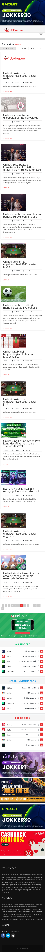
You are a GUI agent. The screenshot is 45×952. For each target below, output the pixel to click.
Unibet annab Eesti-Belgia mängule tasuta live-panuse (20, 306)
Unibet (8, 661)
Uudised (27, 122)
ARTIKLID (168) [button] (8, 48)
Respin (8, 651)
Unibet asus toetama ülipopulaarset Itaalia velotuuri (21, 116)
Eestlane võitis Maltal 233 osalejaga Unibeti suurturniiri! (21, 490)
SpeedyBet (10, 671)
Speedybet (10, 703)
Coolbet (9, 693)
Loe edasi (6, 91)
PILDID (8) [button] (22, 48)
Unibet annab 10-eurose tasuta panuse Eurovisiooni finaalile (22, 215)
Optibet (9, 698)
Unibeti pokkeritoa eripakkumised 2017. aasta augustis (19, 533)
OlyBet (8, 656)
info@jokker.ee (14, 931)
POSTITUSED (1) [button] (36, 48)
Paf (7, 745)
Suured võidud (29, 495)
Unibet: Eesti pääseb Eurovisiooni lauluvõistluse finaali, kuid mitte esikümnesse (22, 167)
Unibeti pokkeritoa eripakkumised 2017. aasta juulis (19, 401)
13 (35, 605)
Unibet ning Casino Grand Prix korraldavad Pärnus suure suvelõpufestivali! (21, 443)
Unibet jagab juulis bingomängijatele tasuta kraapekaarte (18, 354)
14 (39, 605)
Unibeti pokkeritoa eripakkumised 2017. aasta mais (19, 75)
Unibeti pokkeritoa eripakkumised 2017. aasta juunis (19, 264)
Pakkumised (28, 82)
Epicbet (9, 666)
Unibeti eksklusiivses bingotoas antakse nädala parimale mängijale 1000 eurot (22, 576)
